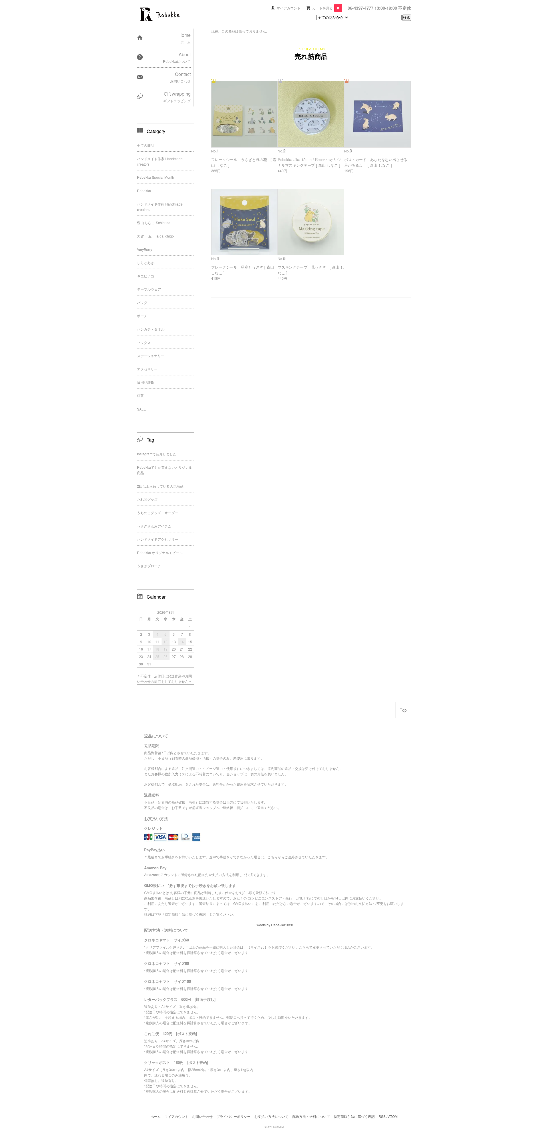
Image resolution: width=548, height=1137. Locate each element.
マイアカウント (289, 7)
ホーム (155, 1116)
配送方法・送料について (311, 1116)
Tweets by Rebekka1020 (274, 924)
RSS (382, 1116)
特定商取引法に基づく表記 (354, 1116)
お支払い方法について (271, 1116)
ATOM (393, 1116)
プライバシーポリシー (233, 1116)
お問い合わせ (202, 1116)
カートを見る (325, 7)
